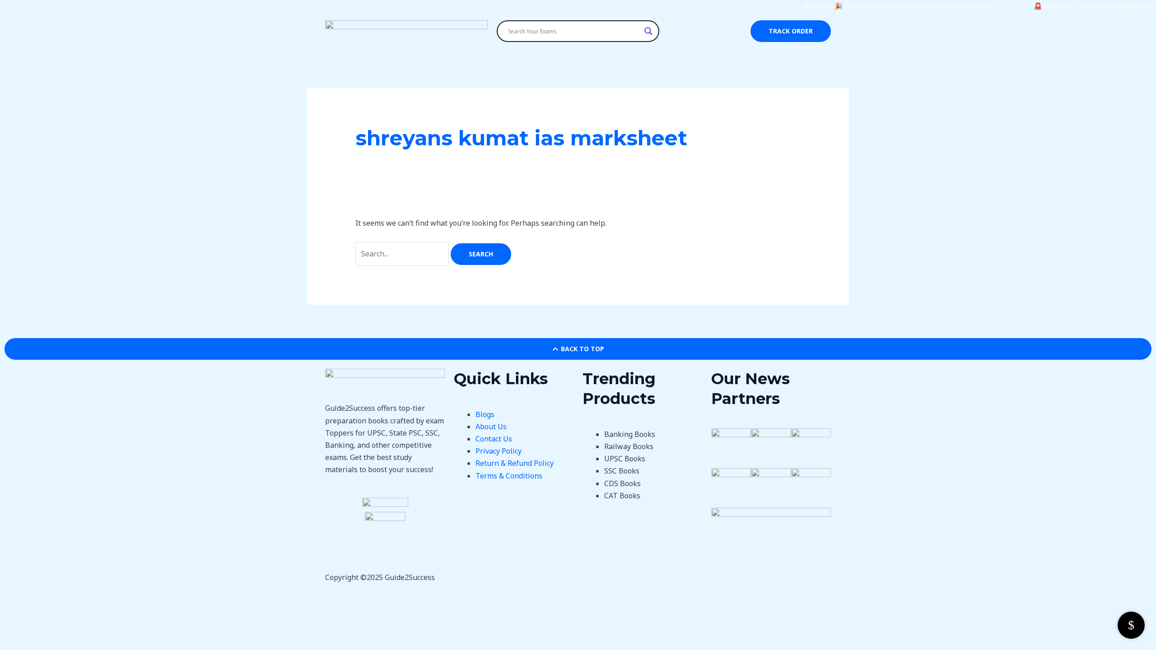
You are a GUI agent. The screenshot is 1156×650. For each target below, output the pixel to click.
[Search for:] (403, 254)
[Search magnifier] (648, 31)
